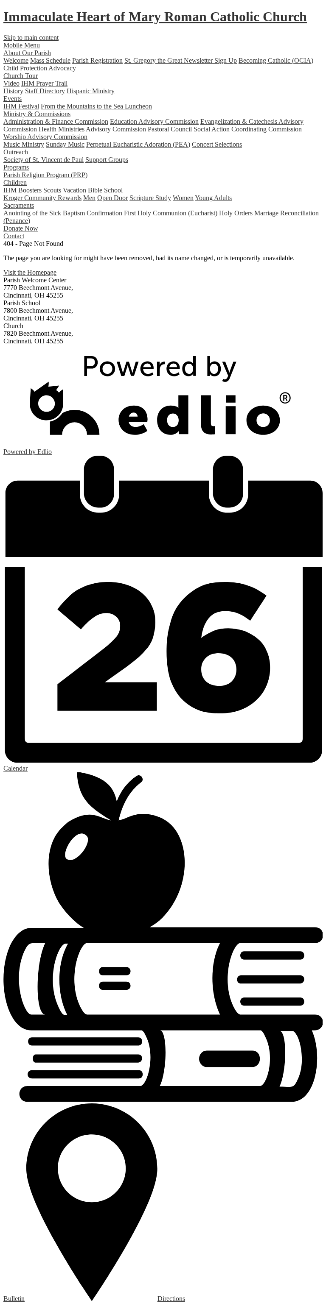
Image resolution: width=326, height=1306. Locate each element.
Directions (171, 1298)
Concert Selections (217, 144)
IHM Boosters (22, 190)
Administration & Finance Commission (55, 121)
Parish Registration (97, 60)
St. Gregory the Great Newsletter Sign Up (180, 60)
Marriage (266, 213)
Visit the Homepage (29, 272)
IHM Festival (21, 106)
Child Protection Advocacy (39, 68)
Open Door (112, 197)
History (13, 91)
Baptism (74, 213)
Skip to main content (31, 37)
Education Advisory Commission (154, 121)
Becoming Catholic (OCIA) (276, 60)
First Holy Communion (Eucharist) (170, 213)
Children (15, 182)
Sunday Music (65, 144)
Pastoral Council (170, 129)
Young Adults (213, 197)
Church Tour (20, 75)
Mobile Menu (21, 45)
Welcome (15, 60)
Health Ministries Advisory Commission (92, 129)
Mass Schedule (50, 60)
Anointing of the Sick (32, 213)
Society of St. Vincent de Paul (43, 159)
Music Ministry (23, 144)
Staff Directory (45, 91)
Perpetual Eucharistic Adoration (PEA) (138, 144)
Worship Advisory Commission (45, 136)
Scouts (52, 190)
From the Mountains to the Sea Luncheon (96, 106)
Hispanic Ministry (91, 91)
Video (11, 83)
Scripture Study (150, 197)
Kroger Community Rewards (42, 197)
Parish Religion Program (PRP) (45, 174)
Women (183, 197)
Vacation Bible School (93, 190)
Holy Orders (236, 213)
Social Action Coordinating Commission (248, 129)
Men (89, 197)
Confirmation (104, 213)
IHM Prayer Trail (44, 83)
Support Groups (106, 159)
